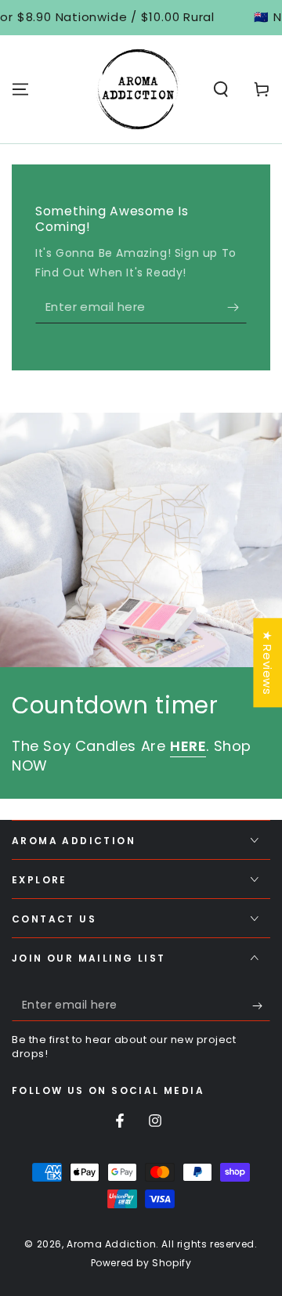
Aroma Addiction (111, 1244)
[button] (221, 89)
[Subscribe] (237, 308)
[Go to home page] (138, 89)
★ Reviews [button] (267, 662)
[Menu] (20, 89)
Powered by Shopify (141, 1263)
